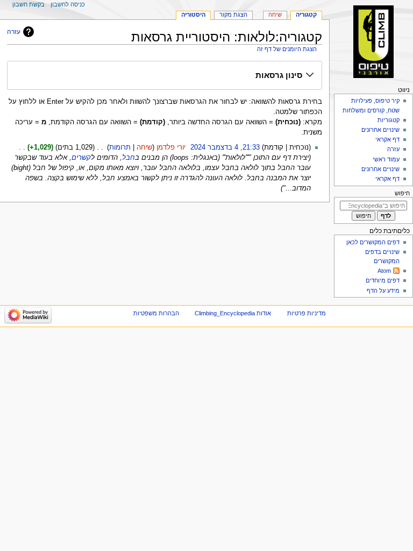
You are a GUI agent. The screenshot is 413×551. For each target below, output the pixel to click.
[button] (164, 76)
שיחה (144, 147)
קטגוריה (306, 14)
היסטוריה (193, 14)
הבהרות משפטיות (156, 313)
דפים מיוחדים (383, 280)
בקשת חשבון (28, 4)
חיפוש (402, 193)
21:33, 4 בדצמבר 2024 (225, 147)
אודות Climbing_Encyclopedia (233, 313)
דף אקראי (387, 139)
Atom (384, 270)
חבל (128, 157)
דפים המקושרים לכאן (373, 242)
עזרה (13, 32)
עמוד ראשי (386, 159)
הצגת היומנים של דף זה (287, 49)
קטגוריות (388, 120)
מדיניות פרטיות (306, 313)
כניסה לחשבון (68, 4)
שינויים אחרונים (380, 129)
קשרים (81, 157)
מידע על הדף (383, 290)
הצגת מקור (233, 14)
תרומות (120, 147)
